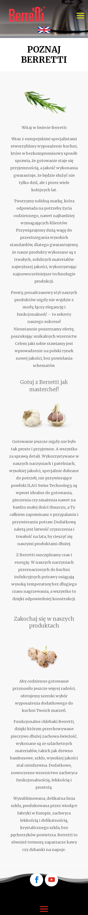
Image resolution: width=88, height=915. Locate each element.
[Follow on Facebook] (36, 879)
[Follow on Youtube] (51, 879)
